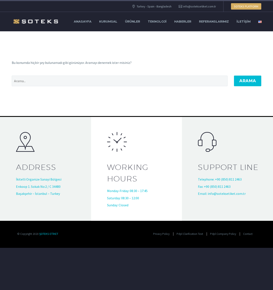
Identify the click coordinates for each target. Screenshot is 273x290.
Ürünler (132, 21)
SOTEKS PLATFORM (246, 6)
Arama (247, 80)
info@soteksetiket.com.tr (199, 6)
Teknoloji (157, 21)
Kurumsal (108, 21)
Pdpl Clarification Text (190, 234)
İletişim (244, 21)
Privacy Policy (161, 234)
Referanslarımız (214, 21)
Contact (248, 234)
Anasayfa (82, 21)
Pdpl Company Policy (223, 234)
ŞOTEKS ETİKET (48, 234)
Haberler (182, 21)
